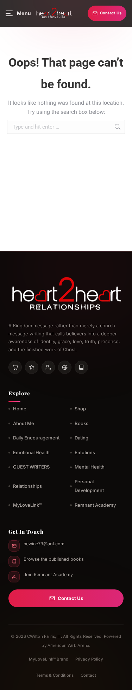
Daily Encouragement (36, 437)
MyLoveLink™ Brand (48, 659)
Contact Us (110, 13)
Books (81, 423)
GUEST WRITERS (31, 467)
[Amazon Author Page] (15, 367)
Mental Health (90, 467)
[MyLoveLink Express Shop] (81, 367)
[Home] (53, 13)
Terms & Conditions (55, 675)
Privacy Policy (89, 659)
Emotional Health (31, 452)
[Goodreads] (31, 367)
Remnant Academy (95, 505)
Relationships (27, 486)
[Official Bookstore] (64, 367)
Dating (81, 437)
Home (19, 408)
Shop (80, 408)
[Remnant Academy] (48, 367)
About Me (23, 423)
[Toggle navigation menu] (9, 13)
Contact (88, 675)
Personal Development (89, 486)
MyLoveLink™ (27, 505)
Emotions (85, 452)
